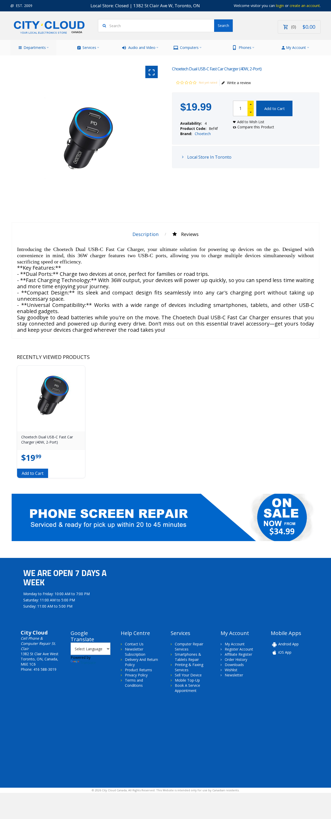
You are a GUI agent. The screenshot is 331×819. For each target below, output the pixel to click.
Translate (88, 662)
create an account (305, 5)
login (280, 5)
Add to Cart (274, 108)
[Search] (223, 25)
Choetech (203, 133)
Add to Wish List (250, 121)
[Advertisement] (53, 740)
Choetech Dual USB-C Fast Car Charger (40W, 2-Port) (47, 439)
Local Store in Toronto (208, 157)
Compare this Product (255, 126)
